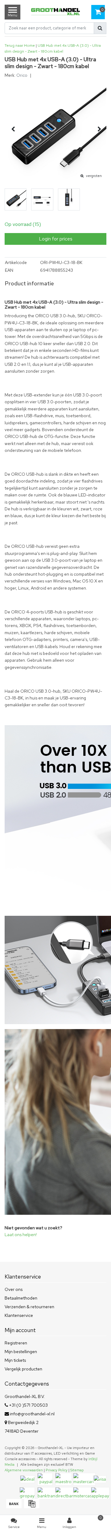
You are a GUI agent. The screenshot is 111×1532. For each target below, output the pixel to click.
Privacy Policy (57, 1470)
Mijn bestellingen (21, 1351)
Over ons (14, 1289)
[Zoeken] (100, 28)
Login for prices (55, 239)
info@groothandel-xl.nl (32, 1414)
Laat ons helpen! (21, 1234)
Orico (21, 75)
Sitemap (77, 1470)
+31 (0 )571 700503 (28, 1405)
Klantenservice (19, 1315)
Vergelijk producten (23, 1369)
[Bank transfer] (14, 1506)
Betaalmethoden (21, 1298)
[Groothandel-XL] (55, 12)
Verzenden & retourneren (29, 1306)
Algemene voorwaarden (24, 1470)
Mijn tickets (15, 1360)
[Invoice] (31, 1506)
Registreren (16, 1343)
